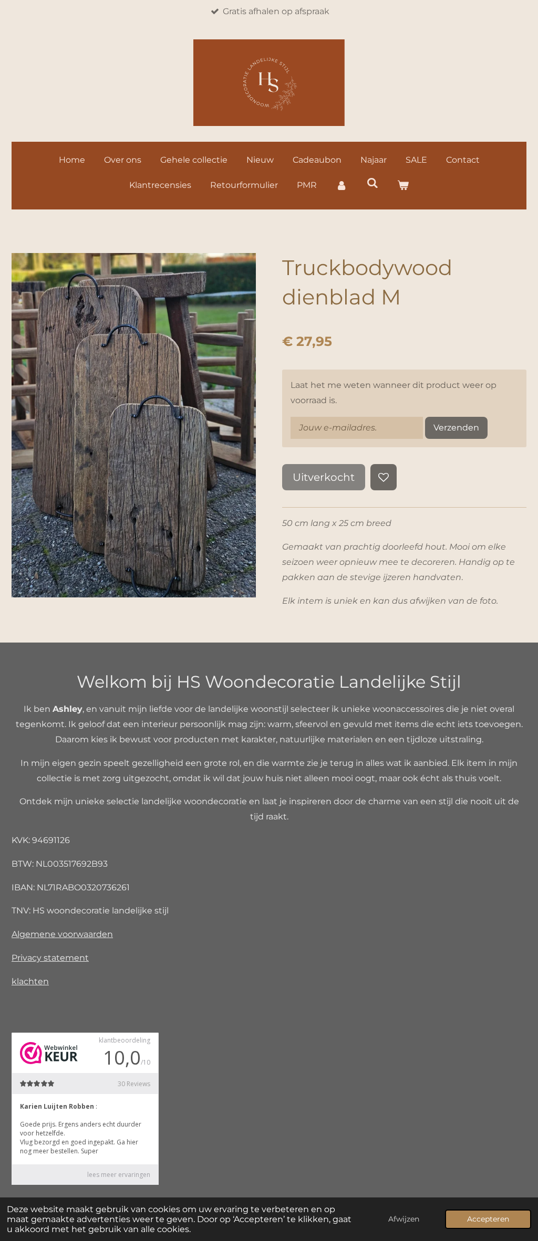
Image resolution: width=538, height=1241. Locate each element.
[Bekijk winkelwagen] (403, 185)
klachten (30, 981)
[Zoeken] (372, 183)
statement (66, 958)
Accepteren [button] (488, 1219)
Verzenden (456, 428)
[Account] (341, 185)
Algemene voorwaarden (62, 934)
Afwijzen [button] (403, 1219)
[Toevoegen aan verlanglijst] (383, 477)
